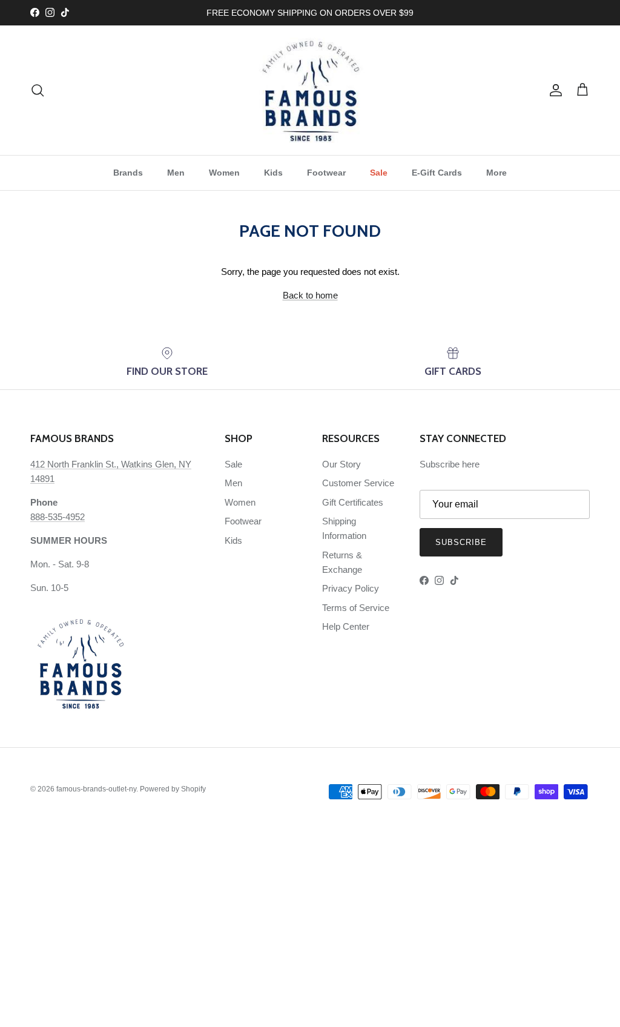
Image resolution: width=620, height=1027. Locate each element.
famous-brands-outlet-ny (96, 789)
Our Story (341, 464)
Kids (273, 172)
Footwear (326, 172)
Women (224, 172)
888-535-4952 (57, 517)
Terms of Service (355, 608)
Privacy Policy (350, 588)
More (496, 172)
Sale (379, 172)
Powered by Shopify (173, 789)
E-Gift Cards (437, 172)
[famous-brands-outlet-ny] (310, 90)
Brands (128, 172)
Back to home (310, 295)
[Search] (37, 90)
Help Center (345, 626)
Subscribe (461, 542)
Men (176, 172)
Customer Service (358, 483)
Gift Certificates (352, 502)
